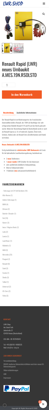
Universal (5, 286)
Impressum (7, 378)
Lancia (4, 236)
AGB (5, 374)
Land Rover (6, 240)
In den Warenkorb (21, 94)
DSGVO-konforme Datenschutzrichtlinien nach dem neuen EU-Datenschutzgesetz (24, 365)
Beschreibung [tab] (8, 112)
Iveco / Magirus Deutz (9, 227)
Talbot (4, 281)
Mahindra (5, 245)
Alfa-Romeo (6, 195)
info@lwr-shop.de (13, 347)
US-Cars (5, 291)
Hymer (4, 222)
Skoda (4, 277)
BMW (4, 204)
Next (42, 27)
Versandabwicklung (10, 361)
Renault (4, 263)
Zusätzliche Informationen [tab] (26, 112)
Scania (4, 272)
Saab (4, 268)
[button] (43, 14)
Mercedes (5, 254)
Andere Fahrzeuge (8, 199)
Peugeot (5, 259)
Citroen (4, 209)
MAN (3, 250)
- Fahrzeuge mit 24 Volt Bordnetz (13, 190)
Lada (4, 231)
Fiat (3, 218)
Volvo (4, 295)
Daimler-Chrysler (8, 213)
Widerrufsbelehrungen (11, 370)
